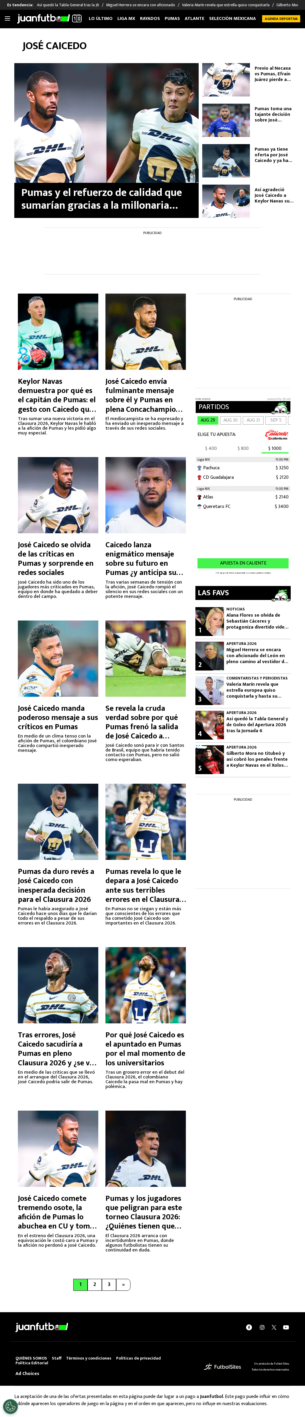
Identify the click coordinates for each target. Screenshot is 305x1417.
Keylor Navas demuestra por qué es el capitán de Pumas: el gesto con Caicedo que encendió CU (57, 400)
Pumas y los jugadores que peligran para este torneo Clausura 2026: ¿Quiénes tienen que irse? (143, 1217)
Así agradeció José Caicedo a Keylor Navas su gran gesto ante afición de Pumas (273, 195)
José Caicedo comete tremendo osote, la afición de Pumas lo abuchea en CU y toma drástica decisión (56, 1217)
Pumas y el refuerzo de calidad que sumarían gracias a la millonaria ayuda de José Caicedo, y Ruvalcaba (102, 199)
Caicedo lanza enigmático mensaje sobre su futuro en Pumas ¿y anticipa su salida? (140, 564)
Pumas (172, 19)
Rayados (150, 19)
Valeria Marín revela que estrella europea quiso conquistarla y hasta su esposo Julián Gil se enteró (255, 690)
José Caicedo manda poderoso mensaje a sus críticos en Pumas (58, 717)
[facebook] (249, 1327)
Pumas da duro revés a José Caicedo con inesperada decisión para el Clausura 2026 (56, 885)
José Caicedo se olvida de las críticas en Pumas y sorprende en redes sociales (56, 559)
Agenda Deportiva (281, 19)
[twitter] (274, 1327)
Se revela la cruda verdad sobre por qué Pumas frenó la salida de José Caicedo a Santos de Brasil (141, 727)
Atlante (194, 19)
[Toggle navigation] (7, 18)
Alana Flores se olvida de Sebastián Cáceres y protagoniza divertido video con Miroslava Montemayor (256, 621)
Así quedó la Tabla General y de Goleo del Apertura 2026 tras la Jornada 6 (257, 725)
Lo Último (101, 19)
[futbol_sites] (222, 1366)
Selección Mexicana (232, 19)
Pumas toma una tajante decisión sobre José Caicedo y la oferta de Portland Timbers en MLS (273, 114)
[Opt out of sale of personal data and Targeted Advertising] (10, 1406)
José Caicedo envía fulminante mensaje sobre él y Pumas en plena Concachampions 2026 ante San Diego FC (145, 400)
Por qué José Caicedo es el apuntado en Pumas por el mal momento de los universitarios (145, 1049)
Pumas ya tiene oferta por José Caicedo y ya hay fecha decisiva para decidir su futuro (273, 155)
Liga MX (126, 19)
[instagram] (262, 1327)
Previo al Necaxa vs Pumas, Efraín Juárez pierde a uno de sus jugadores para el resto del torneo (274, 74)
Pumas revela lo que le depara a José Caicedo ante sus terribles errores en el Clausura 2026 (143, 890)
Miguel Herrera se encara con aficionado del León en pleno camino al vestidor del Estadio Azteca (257, 656)
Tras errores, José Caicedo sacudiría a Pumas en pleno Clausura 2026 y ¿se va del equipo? (56, 1054)
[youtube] (286, 1327)
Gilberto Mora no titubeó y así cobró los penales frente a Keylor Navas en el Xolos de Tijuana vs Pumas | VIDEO (257, 759)
